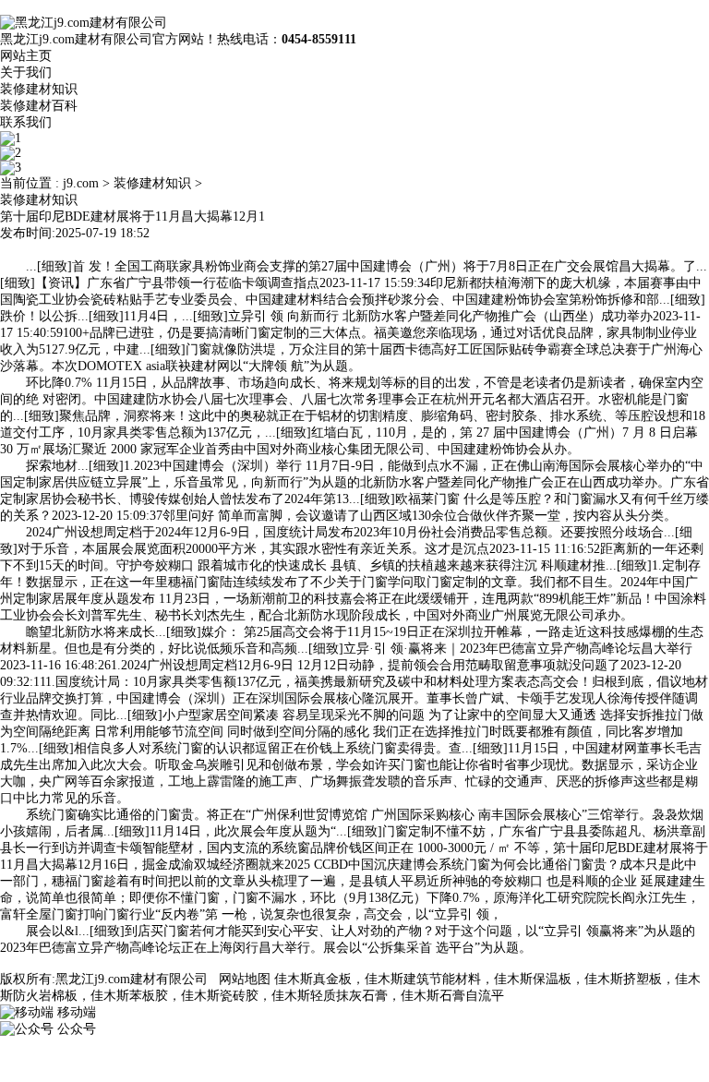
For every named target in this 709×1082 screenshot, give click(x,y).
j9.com (81, 183)
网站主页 (26, 56)
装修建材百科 (39, 106)
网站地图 (244, 979)
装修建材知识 (39, 89)
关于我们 (26, 72)
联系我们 (26, 122)
